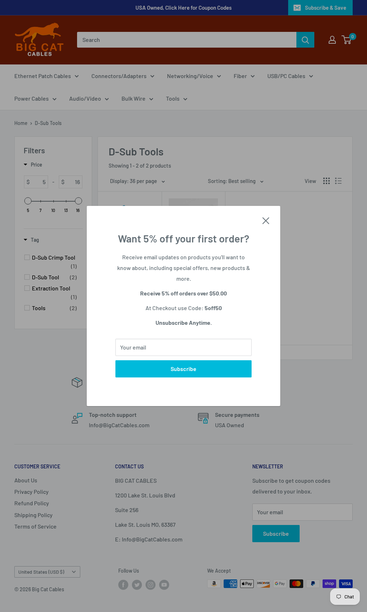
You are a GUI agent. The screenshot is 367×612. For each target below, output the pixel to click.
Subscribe (183, 368)
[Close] (266, 220)
